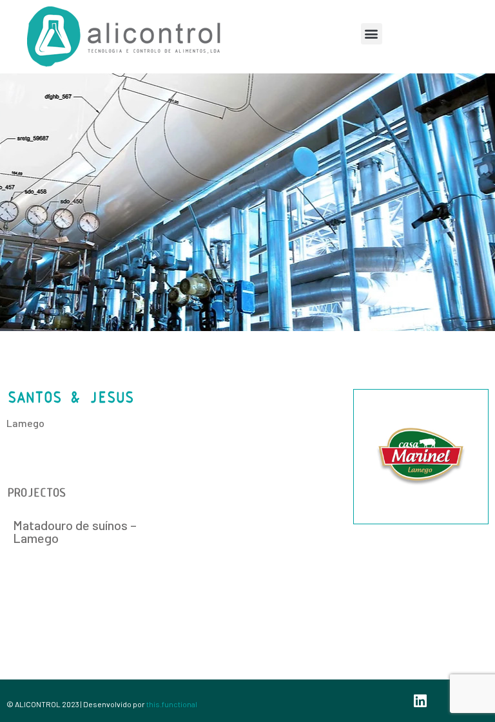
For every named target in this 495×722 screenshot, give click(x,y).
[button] (371, 33)
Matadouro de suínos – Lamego (75, 531)
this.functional (171, 703)
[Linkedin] (420, 701)
